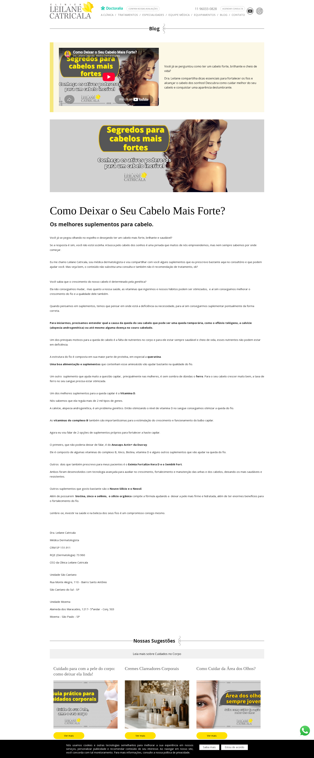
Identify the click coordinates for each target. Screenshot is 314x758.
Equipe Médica (179, 15)
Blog (223, 15)
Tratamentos (128, 15)
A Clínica (107, 15)
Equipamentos (205, 15)
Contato (238, 15)
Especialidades (153, 15)
